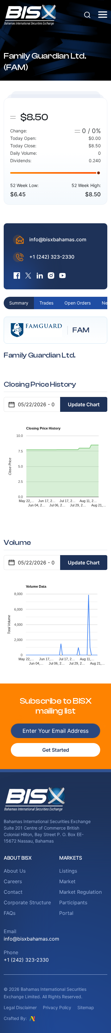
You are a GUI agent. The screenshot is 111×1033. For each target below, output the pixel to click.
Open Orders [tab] (77, 302)
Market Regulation (80, 892)
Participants (73, 902)
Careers (13, 881)
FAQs (9, 913)
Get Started (55, 750)
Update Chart (84, 404)
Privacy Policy (57, 1007)
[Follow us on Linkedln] (39, 275)
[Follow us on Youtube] (62, 275)
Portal (66, 913)
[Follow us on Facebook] (17, 275)
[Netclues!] (32, 1018)
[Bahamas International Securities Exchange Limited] (30, 14)
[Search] (87, 14)
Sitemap (85, 1007)
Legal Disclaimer (20, 1007)
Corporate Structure (27, 902)
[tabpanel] (55, 495)
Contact (13, 892)
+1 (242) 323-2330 (51, 257)
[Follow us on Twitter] (28, 275)
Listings (68, 871)
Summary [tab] (18, 302)
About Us (15, 871)
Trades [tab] (46, 302)
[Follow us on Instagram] (51, 275)
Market (67, 881)
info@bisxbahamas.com (57, 239)
